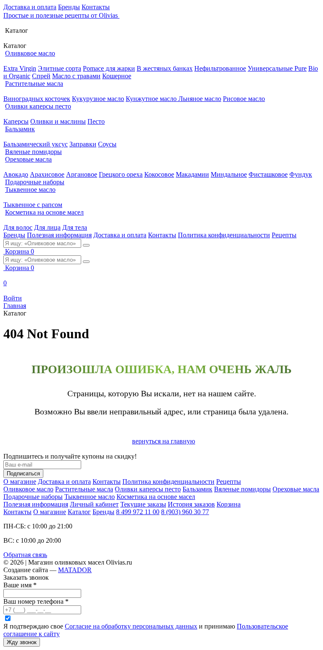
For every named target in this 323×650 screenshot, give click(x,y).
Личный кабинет (94, 504)
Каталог (79, 511)
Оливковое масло (30, 53)
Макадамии (192, 174)
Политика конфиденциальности (224, 235)
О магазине (19, 481)
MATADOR (75, 569)
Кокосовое (159, 174)
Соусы (107, 144)
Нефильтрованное (220, 68)
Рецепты (284, 235)
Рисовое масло (244, 98)
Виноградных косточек (36, 98)
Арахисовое (47, 174)
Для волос (17, 227)
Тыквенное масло (30, 189)
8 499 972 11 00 (137, 511)
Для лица (47, 227)
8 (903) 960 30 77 (185, 511)
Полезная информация (59, 235)
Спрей (41, 76)
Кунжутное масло (152, 98)
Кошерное (116, 76)
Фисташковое (268, 174)
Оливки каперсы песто (38, 106)
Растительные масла (34, 83)
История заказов (191, 504)
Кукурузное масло (98, 98)
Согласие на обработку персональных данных (131, 626)
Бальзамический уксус (35, 144)
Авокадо (15, 174)
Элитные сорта (59, 68)
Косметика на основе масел (44, 212)
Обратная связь (25, 554)
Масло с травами (76, 76)
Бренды (69, 7)
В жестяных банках (165, 68)
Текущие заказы (143, 504)
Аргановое (81, 174)
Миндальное (229, 174)
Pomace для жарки (109, 68)
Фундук (300, 174)
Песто (96, 121)
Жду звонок (22, 642)
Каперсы (16, 121)
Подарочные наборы (34, 182)
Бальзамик (20, 129)
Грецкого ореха (121, 174)
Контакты (96, 7)
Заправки (82, 144)
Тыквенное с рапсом (32, 204)
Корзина (229, 504)
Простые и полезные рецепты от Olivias (61, 15)
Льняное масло (199, 98)
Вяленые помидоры (33, 151)
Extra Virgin (19, 68)
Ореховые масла (28, 159)
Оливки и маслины (58, 121)
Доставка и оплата (29, 7)
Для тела (74, 227)
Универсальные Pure (277, 68)
